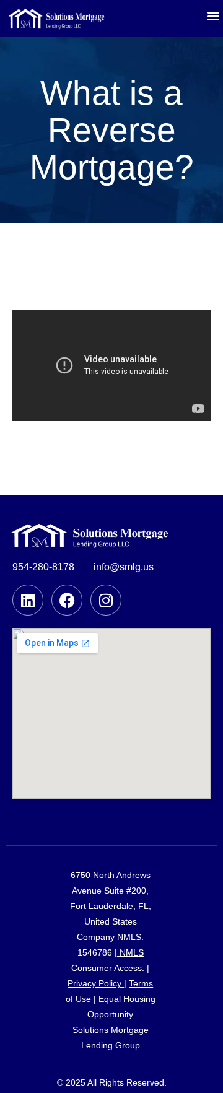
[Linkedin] (27, 600)
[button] (213, 16)
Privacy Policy (94, 983)
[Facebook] (66, 600)
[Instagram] (105, 600)
